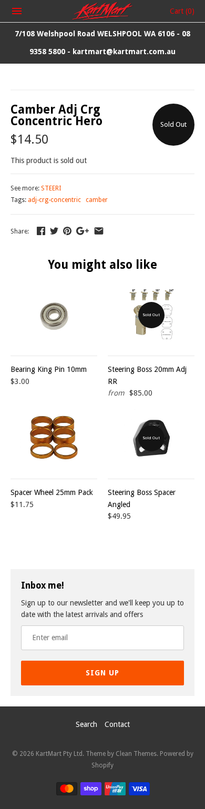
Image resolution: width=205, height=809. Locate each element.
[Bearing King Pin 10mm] (54, 315)
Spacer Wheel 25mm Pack (52, 492)
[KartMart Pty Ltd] (103, 11)
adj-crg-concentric (54, 200)
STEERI (51, 188)
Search (86, 724)
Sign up (102, 673)
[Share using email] (99, 231)
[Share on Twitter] (54, 231)
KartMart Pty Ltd (59, 753)
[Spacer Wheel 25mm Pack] (54, 438)
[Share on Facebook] (41, 231)
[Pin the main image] (67, 231)
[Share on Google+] (82, 231)
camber (97, 200)
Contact (117, 724)
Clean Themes (136, 753)
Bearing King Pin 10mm (49, 369)
